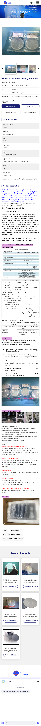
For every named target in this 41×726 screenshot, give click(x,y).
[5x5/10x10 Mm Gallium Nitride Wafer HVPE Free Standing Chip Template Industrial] (11, 568)
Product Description (30, 112)
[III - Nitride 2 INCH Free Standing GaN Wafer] (21, 41)
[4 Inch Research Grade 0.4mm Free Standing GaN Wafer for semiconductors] (11, 603)
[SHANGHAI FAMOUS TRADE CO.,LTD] (8, 2)
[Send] (38, 723)
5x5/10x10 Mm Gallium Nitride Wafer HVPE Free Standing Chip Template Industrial (10, 581)
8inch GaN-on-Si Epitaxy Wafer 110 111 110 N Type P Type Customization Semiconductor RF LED (10, 650)
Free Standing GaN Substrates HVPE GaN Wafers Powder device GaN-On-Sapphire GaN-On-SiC (30, 581)
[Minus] (38, 681)
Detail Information (11, 112)
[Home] (20, 675)
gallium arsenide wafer (11, 534)
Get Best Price (11, 106)
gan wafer (15, 530)
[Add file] (2, 723)
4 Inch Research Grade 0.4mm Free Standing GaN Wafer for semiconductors (10, 615)
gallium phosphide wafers (13, 539)
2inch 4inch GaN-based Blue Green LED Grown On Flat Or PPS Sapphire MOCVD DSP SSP (30, 615)
